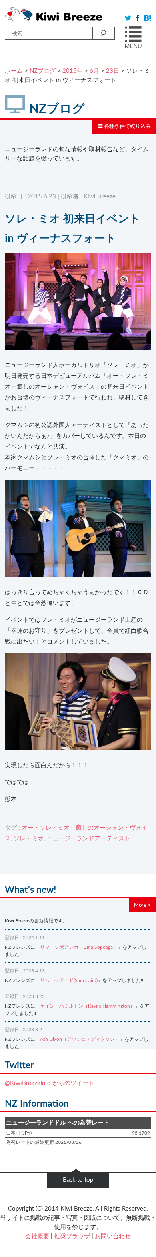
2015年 (72, 71)
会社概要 (37, 1236)
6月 (94, 71)
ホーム (14, 71)
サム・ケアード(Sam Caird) (69, 980)
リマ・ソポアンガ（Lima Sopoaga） (79, 947)
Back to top (78, 1180)
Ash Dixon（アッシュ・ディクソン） (80, 1039)
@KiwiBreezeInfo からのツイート (49, 1083)
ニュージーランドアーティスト (88, 839)
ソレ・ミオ (29, 839)
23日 (112, 71)
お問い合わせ (113, 1236)
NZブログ (43, 71)
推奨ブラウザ (72, 1236)
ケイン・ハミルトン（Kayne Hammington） (87, 1006)
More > (142, 905)
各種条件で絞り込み (127, 126)
